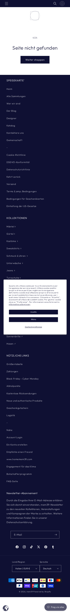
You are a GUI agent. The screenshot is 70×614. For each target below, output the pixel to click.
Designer (12, 118)
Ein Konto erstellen (17, 444)
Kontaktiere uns (15, 132)
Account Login (14, 437)
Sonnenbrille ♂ (15, 336)
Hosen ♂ (11, 343)
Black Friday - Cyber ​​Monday (23, 378)
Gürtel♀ (11, 233)
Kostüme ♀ (12, 241)
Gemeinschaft (14, 140)
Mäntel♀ (11, 226)
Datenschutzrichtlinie (18, 169)
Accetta (33, 312)
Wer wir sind (13, 103)
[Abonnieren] (55, 534)
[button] (6, 3)
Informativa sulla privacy (19, 304)
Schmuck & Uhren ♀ (17, 255)
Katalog (11, 125)
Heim (9, 89)
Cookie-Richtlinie (16, 154)
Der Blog (11, 110)
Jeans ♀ (11, 270)
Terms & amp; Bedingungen (22, 191)
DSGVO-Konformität (18, 162)
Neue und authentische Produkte (24, 400)
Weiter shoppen (35, 59)
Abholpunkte (14, 386)
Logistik (11, 415)
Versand (11, 184)
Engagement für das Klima (21, 466)
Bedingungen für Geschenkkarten (25, 198)
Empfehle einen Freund (20, 451)
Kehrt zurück (13, 176)
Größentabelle (15, 364)
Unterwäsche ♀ (15, 263)
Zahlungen (12, 371)
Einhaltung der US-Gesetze (21, 206)
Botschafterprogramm (19, 474)
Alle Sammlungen (16, 96)
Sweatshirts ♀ (14, 248)
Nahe (9, 430)
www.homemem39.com (19, 459)
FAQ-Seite (12, 481)
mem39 (30, 592)
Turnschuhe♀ (14, 277)
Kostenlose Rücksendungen (21, 393)
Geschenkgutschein (17, 408)
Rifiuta (33, 319)
